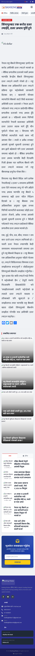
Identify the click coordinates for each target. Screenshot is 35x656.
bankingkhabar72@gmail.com (12, 618)
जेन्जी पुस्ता (25, 13)
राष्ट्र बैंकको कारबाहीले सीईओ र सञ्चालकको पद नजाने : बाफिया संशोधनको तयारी (14, 384)
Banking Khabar (14, 651)
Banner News (7, 20)
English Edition (18, 653)
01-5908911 (7, 613)
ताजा (10, 456)
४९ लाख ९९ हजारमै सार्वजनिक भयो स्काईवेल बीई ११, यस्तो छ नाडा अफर (16, 358)
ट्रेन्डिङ (26, 456)
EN (12, 597)
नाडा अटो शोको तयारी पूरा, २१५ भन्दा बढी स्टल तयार (17, 412)
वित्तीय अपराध (14, 13)
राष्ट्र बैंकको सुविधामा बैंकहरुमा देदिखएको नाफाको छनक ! (14, 439)
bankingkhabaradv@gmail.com (13, 622)
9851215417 (7, 610)
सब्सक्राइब (17, 562)
